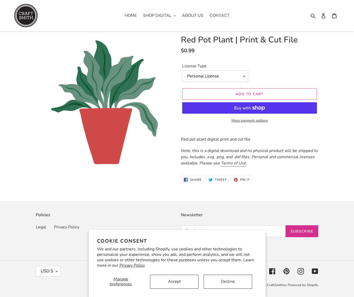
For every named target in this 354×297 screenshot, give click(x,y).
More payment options (249, 120)
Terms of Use (233, 163)
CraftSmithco (277, 285)
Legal (41, 227)
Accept (174, 281)
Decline (228, 281)
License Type (194, 66)
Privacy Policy (132, 265)
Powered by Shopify (303, 285)
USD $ (47, 271)
